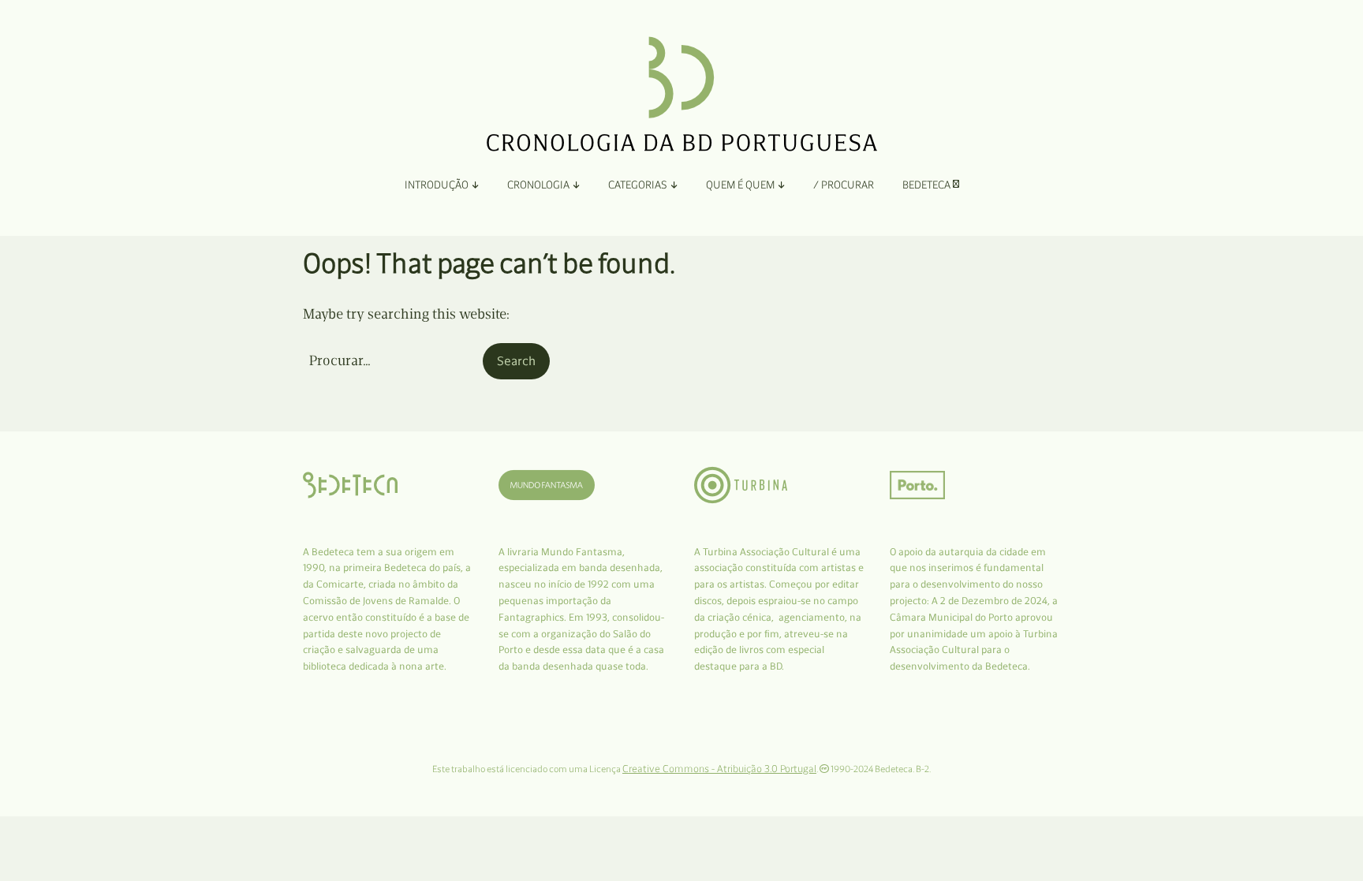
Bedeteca (927, 185)
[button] (516, 361)
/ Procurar (843, 185)
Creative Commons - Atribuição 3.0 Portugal (719, 769)
